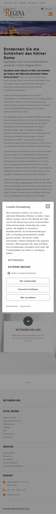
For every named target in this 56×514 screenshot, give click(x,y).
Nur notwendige (28, 281)
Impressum (25, 306)
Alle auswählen (28, 297)
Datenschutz (12, 306)
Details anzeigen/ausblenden (23, 273)
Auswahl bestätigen (28, 289)
